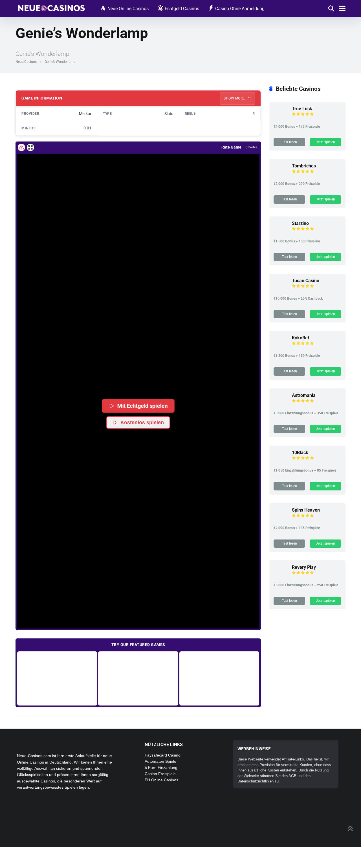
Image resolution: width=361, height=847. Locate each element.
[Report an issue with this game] (21, 147)
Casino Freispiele (160, 773)
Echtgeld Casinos (182, 8)
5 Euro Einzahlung (161, 767)
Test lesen (289, 142)
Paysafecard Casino (162, 755)
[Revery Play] (281, 577)
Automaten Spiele (160, 761)
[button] (138, 374)
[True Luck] (281, 118)
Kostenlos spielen (142, 422)
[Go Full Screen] (30, 147)
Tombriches (304, 166)
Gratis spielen (57, 678)
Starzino (300, 223)
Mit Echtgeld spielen (142, 406)
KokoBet (300, 337)
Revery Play (304, 567)
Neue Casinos (26, 62)
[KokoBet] (281, 347)
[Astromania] (281, 405)
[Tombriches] (281, 175)
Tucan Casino (305, 280)
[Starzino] (281, 233)
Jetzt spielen (325, 142)
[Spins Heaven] (281, 520)
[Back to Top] (350, 828)
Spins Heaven (306, 510)
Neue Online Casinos (128, 8)
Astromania (304, 395)
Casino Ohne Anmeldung (240, 8)
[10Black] (281, 462)
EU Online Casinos (161, 780)
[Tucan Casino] (281, 290)
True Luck (302, 108)
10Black (300, 452)
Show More (235, 98)
